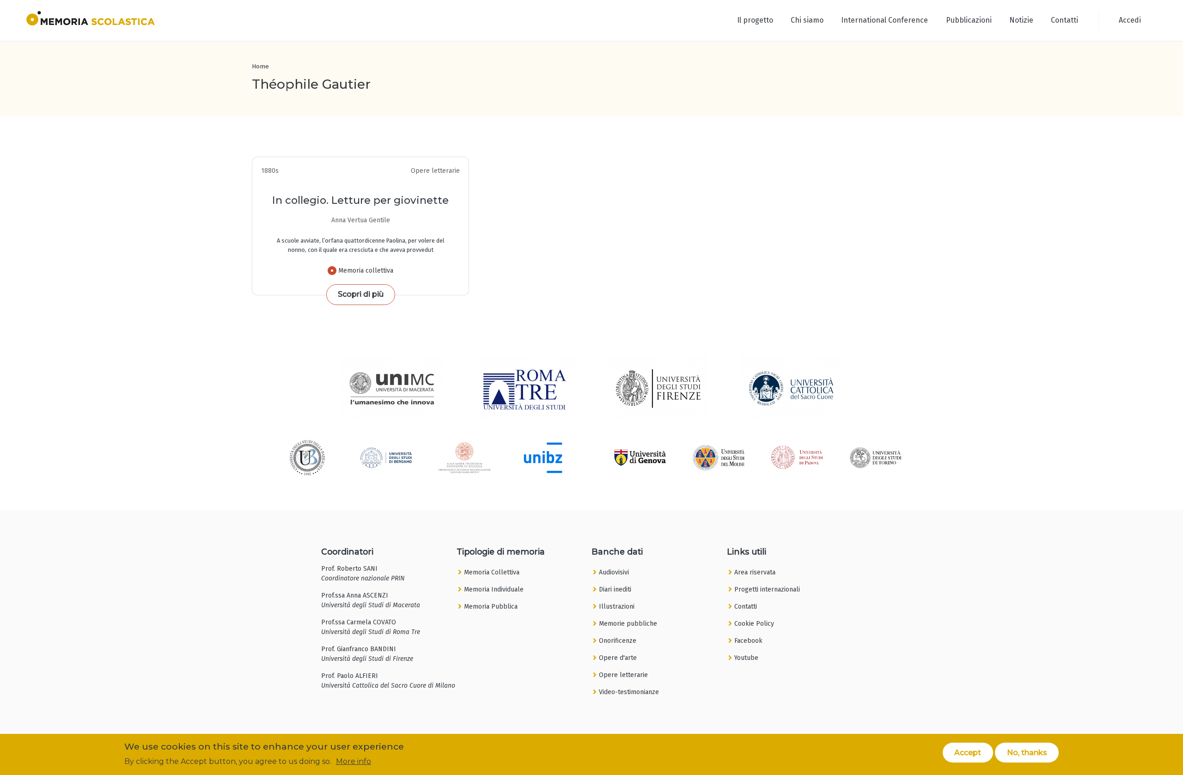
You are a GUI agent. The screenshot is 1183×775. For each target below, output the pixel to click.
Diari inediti (615, 589)
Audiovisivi (614, 572)
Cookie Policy (754, 624)
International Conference (884, 20)
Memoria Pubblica (491, 606)
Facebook (748, 641)
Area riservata (754, 572)
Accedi (1130, 20)
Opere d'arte (618, 658)
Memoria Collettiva (491, 572)
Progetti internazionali (767, 589)
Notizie (1021, 20)
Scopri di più (361, 294)
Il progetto (755, 20)
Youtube (746, 658)
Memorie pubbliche (628, 624)
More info (353, 761)
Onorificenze (617, 641)
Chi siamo (807, 20)
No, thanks (1027, 752)
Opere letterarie (623, 675)
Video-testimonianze (629, 692)
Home (260, 66)
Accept (967, 752)
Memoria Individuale (494, 589)
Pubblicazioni (969, 20)
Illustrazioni (616, 606)
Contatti (1064, 20)
